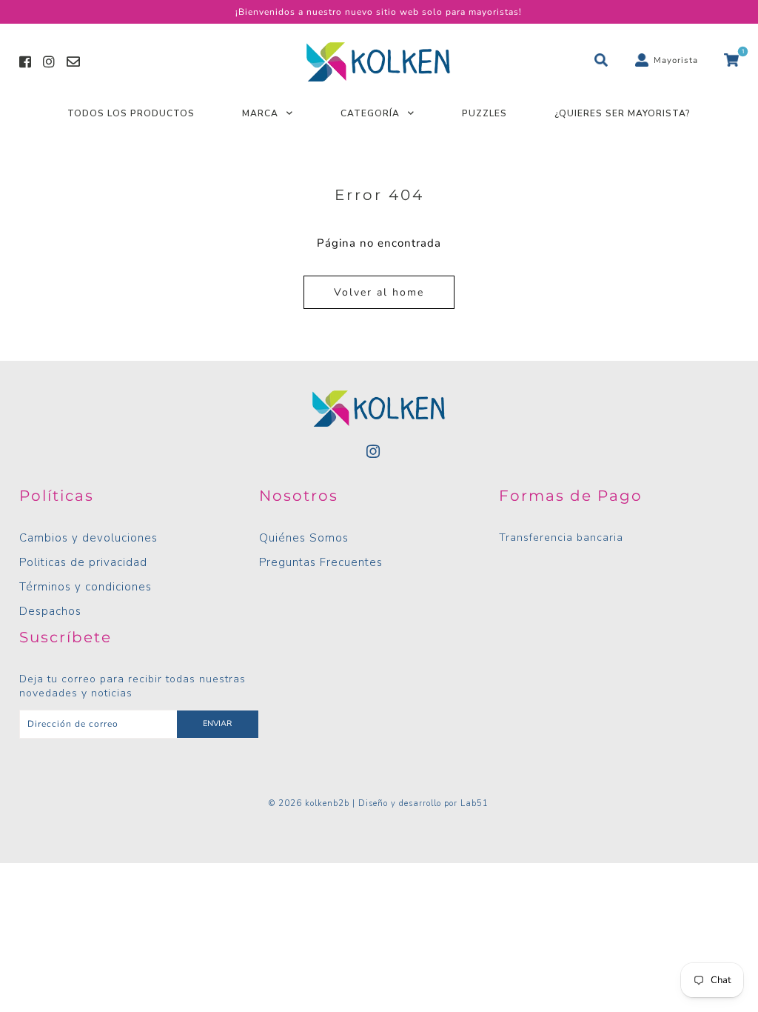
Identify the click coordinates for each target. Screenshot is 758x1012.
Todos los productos (131, 113)
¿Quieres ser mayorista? (622, 113)
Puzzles (484, 113)
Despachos (50, 611)
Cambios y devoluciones (88, 537)
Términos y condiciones (85, 586)
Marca (260, 113)
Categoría (370, 113)
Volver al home (379, 292)
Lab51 (474, 803)
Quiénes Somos (304, 537)
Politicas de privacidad (83, 562)
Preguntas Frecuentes (321, 562)
